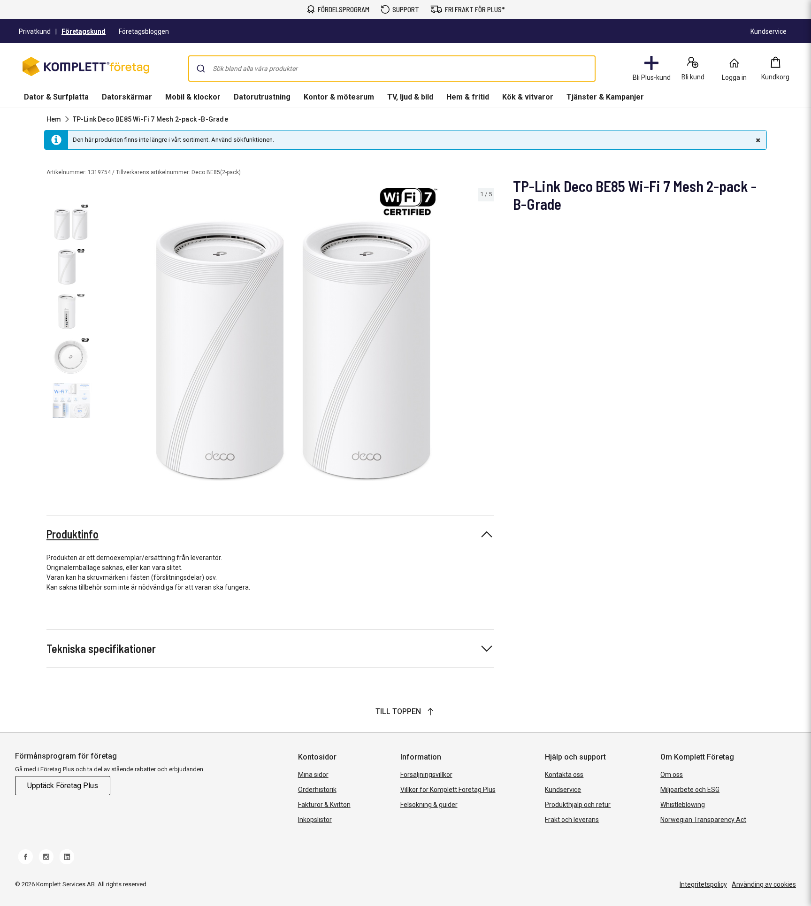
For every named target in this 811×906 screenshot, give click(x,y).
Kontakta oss (564, 774)
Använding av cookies (764, 884)
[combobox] (392, 68)
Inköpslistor (315, 819)
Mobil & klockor (193, 96)
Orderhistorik (317, 789)
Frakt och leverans (572, 819)
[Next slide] (485, 336)
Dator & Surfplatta (56, 96)
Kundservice (563, 789)
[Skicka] (201, 68)
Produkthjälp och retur (578, 804)
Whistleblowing (682, 804)
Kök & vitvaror (527, 96)
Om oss (671, 774)
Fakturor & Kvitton (324, 804)
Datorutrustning (262, 96)
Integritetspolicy (703, 884)
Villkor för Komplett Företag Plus (448, 789)
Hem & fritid (467, 96)
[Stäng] (757, 140)
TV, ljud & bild (410, 96)
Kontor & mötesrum (339, 96)
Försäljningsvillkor (426, 774)
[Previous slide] (107, 336)
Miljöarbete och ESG (689, 789)
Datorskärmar (127, 96)
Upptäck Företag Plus (62, 785)
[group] (296, 334)
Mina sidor (313, 774)
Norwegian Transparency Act (703, 819)
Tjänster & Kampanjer (605, 96)
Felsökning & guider (429, 804)
